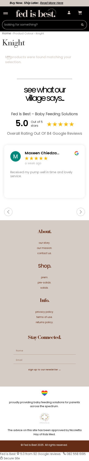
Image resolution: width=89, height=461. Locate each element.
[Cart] (80, 13)
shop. (44, 266)
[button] (5, 13)
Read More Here (49, 3)
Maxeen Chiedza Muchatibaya (41, 153)
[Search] (82, 24)
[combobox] (40, 24)
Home (6, 33)
